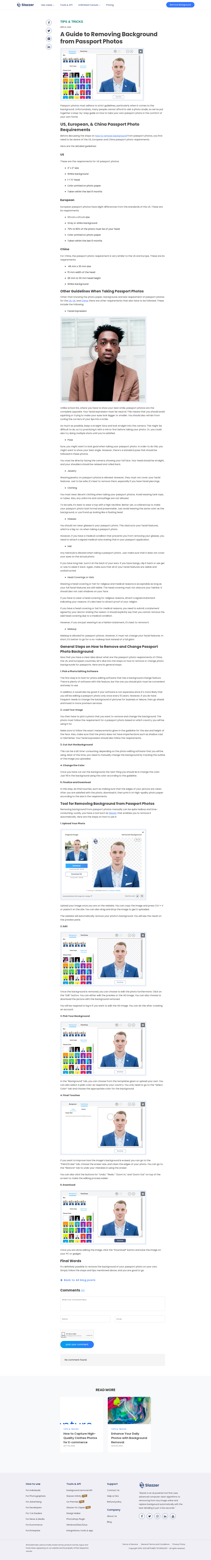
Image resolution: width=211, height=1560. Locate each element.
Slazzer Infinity (74, 1495)
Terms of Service (130, 1544)
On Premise (72, 1501)
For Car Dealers (34, 1513)
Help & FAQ (113, 1495)
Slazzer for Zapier (75, 1507)
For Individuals (33, 1490)
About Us (112, 1516)
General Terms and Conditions (155, 1544)
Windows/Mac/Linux (76, 1524)
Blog (109, 1521)
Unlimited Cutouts (88, 5)
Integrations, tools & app (79, 1530)
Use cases (46, 5)
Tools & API (66, 5)
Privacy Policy (179, 1544)
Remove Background (180, 4)
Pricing (110, 5)
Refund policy (114, 1501)
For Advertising (33, 1501)
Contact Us (113, 1490)
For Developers (34, 1507)
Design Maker (73, 1513)
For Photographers (36, 1495)
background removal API (79, 1490)
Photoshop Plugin (75, 1518)
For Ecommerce (34, 1524)
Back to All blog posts (79, 1280)
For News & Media (35, 1518)
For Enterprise (33, 1530)
